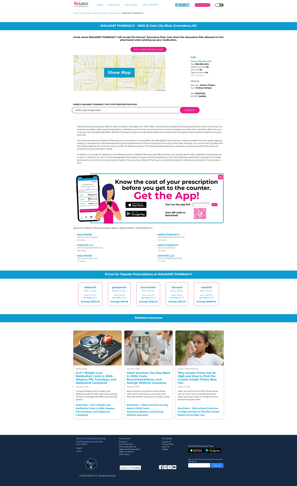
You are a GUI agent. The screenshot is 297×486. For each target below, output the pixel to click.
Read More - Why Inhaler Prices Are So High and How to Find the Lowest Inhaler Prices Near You (198, 411)
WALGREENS (84, 234)
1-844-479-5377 (151, 5)
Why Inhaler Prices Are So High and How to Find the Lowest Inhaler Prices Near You (197, 378)
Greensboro (114, 13)
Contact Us (166, 442)
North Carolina (100, 13)
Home (76, 13)
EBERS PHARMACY (169, 234)
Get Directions (197, 75)
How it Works (81, 444)
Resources (114, 5)
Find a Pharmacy (126, 444)
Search (190, 110)
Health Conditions (126, 452)
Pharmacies (86, 13)
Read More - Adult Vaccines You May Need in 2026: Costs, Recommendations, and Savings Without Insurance (147, 410)
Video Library (124, 454)
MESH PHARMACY (168, 245)
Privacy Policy (167, 444)
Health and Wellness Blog (129, 449)
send (214, 204)
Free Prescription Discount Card (89, 442)
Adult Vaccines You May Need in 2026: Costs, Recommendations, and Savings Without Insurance (148, 378)
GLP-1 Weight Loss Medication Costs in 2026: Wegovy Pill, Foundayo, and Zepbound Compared (96, 378)
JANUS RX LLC (85, 245)
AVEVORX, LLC (166, 255)
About (100, 5)
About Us (165, 447)
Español (165, 449)
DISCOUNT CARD (202, 5)
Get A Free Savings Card (148, 49)
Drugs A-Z (123, 442)
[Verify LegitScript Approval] (91, 464)
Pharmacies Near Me (127, 447)
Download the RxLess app (200, 446)
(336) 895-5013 (204, 61)
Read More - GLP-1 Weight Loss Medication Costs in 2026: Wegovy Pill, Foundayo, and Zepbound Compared (95, 410)
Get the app (131, 5)
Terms (78, 451)
